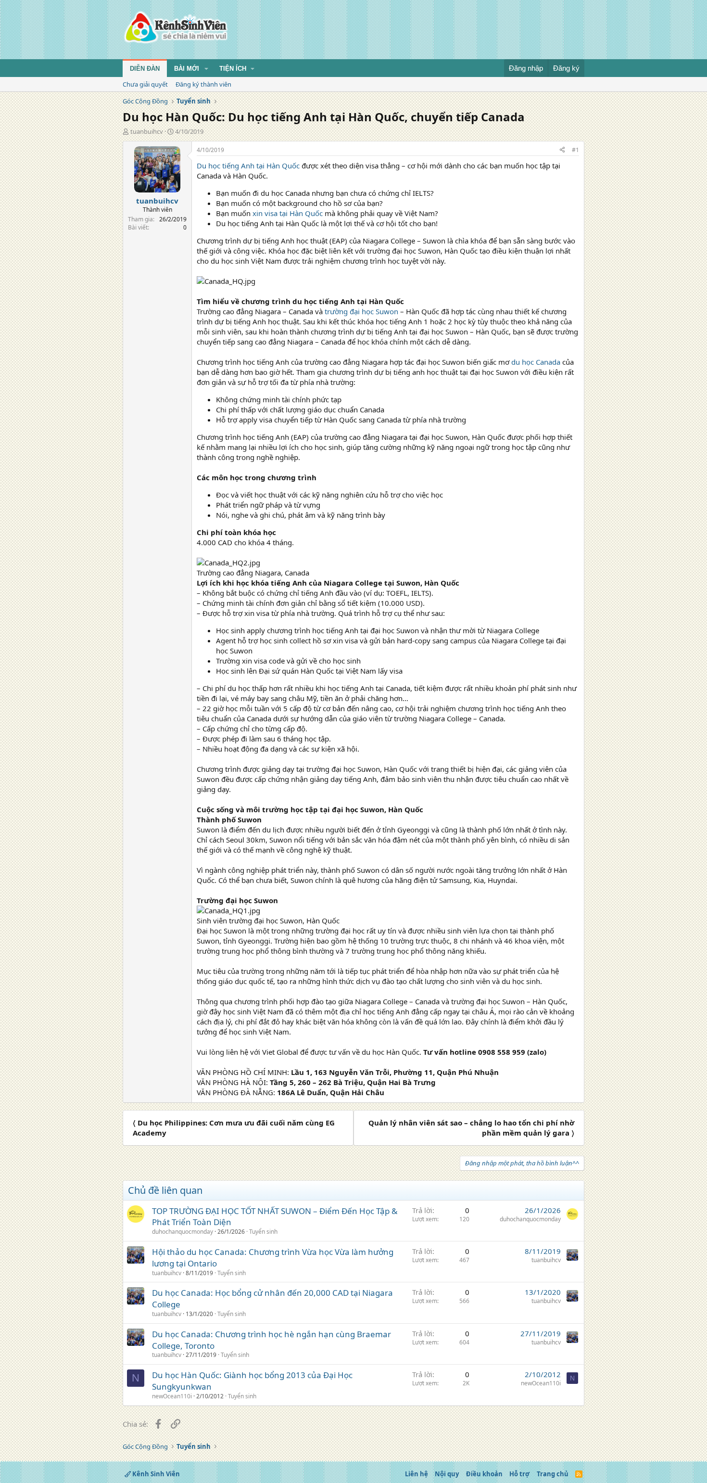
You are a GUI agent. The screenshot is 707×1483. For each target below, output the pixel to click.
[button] (206, 69)
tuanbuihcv (146, 131)
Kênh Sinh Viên (155, 1474)
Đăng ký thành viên (203, 84)
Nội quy (447, 1474)
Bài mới (186, 68)
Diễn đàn (145, 68)
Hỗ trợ (519, 1474)
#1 (575, 150)
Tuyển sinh (263, 1231)
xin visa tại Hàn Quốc (287, 213)
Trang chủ (552, 1474)
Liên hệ (416, 1474)
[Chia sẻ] (562, 150)
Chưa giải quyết (145, 84)
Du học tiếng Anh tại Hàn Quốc (248, 165)
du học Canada (535, 362)
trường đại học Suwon (361, 311)
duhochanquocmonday (182, 1231)
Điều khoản (484, 1474)
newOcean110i (172, 1396)
